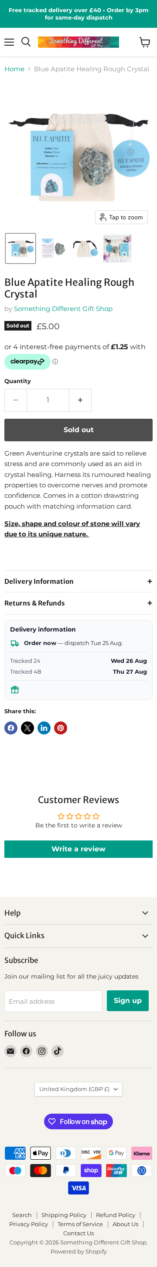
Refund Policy (115, 1214)
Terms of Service (80, 1224)
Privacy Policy (28, 1224)
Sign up (128, 1000)
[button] (20, 248)
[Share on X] (27, 727)
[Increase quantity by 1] (80, 400)
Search (22, 1214)
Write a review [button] (78, 849)
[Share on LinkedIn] (44, 727)
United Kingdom (74, 1088)
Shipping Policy (63, 1214)
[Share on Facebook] (10, 727)
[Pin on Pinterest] (60, 727)
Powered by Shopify (79, 1251)
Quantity (17, 381)
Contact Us (78, 1233)
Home (14, 69)
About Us (125, 1224)
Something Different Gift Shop (63, 308)
